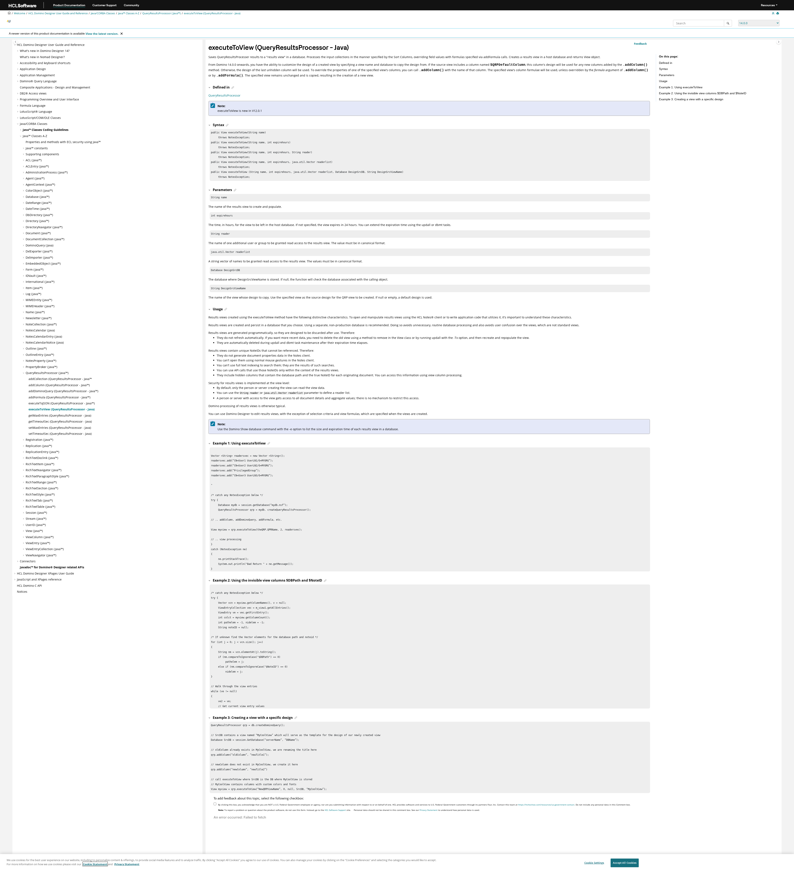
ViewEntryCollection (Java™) (45, 549)
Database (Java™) (37, 197)
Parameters (666, 75)
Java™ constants (37, 148)
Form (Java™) (34, 269)
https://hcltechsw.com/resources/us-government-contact (546, 804)
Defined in (665, 63)
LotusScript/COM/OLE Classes (40, 118)
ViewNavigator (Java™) (41, 555)
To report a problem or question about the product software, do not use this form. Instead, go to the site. (284, 810)
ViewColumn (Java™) (40, 537)
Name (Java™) (35, 312)
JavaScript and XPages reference (39, 579)
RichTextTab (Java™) (39, 500)
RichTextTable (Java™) (40, 507)
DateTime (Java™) (38, 209)
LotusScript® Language (36, 112)
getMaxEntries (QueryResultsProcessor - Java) (60, 415)
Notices (22, 592)
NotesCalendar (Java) (40, 330)
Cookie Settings (594, 863)
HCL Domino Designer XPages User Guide (45, 573)
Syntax (663, 68)
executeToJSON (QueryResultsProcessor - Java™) (62, 403)
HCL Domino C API (29, 586)
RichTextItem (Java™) (40, 464)
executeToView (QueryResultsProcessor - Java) (212, 13)
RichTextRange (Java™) (41, 482)
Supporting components (42, 154)
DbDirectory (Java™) (39, 215)
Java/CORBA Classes (103, 13)
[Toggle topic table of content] (778, 42)
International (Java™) (40, 282)
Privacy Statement (429, 810)
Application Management (37, 75)
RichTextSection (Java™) (42, 488)
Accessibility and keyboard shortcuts (45, 63)
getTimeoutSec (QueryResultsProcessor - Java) (60, 421)
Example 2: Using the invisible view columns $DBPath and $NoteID (702, 93)
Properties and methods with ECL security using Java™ (63, 142)
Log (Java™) (33, 294)
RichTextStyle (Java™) (40, 494)
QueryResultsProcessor (224, 95)
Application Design (33, 69)
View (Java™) (34, 531)
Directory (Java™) (37, 221)
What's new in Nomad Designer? (42, 57)
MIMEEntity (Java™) (39, 300)
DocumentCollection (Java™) (45, 239)
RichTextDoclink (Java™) (42, 458)
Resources (768, 5)
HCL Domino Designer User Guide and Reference (58, 13)
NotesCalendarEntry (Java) (44, 336)
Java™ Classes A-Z (128, 13)
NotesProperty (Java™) (41, 361)
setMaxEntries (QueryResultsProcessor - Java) (60, 428)
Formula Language (32, 106)
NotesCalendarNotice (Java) (45, 342)
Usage (663, 81)
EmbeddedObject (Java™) (43, 263)
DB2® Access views (33, 93)
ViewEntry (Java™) (38, 543)
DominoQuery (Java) (39, 245)
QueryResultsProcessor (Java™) (161, 13)
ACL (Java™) (34, 160)
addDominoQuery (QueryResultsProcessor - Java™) (63, 391)
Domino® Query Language (38, 81)
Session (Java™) (36, 513)
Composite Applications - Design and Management (55, 87)
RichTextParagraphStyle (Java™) (47, 476)
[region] (397, 862)
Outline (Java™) (36, 348)
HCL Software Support (335, 810)
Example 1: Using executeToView (680, 87)
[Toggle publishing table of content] (15, 42)
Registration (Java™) (39, 440)
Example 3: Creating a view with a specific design (691, 99)
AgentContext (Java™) (40, 184)
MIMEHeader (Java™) (40, 306)
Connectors (28, 561)
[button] (15, 45)
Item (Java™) (34, 288)
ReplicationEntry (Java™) (42, 452)
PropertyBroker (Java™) (41, 367)
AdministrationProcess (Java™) (47, 172)
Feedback (640, 43)
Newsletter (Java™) (38, 318)
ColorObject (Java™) (39, 190)
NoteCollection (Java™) (41, 324)
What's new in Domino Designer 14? (44, 51)
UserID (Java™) (36, 525)
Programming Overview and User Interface (49, 99)
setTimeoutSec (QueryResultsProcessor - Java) (60, 434)
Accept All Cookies (624, 863)
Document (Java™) (38, 233)
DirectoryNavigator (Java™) (44, 227)
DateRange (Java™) (38, 203)
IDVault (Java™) (36, 276)
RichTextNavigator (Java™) (43, 470)
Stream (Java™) (36, 519)
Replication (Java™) (39, 446)
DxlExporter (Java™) (39, 251)
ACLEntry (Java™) (37, 166)
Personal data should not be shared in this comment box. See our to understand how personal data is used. (417, 810)
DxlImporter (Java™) (39, 257)
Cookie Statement (95, 864)
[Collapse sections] (773, 13)
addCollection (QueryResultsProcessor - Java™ (60, 379)
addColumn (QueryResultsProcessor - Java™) (59, 385)
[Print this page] (778, 13)
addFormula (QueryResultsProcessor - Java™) (59, 397)
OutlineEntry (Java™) (40, 355)
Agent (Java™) (35, 178)
